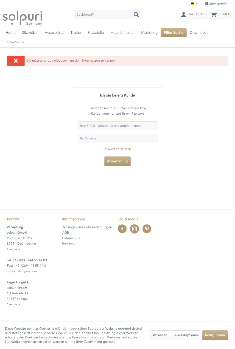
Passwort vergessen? (118, 149)
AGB (65, 232)
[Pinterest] (148, 232)
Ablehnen (160, 335)
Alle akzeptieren (186, 335)
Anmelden (114, 161)
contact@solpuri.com (22, 271)
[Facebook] (124, 232)
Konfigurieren (215, 335)
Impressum (70, 243)
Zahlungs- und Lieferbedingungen (87, 227)
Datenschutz (71, 238)
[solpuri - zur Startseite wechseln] (22, 18)
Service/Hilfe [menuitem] (218, 4)
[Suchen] (136, 14)
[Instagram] (136, 232)
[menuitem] (108, 14)
